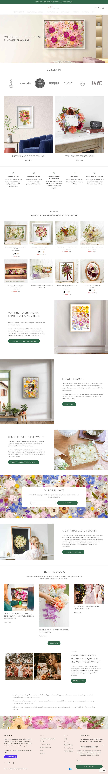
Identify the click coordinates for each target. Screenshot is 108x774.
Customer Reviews (52, 12)
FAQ (93, 12)
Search (66, 736)
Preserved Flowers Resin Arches (67, 247)
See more (54, 643)
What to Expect (45, 744)
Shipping (67, 742)
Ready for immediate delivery (24, 341)
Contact (42, 753)
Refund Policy (68, 745)
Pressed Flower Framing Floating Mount (15, 247)
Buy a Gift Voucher (73, 552)
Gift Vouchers (65, 12)
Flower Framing (19, 12)
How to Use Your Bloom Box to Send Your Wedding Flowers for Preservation (19, 616)
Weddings (76, 12)
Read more (7, 622)
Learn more (78, 681)
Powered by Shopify (22, 769)
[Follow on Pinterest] (14, 763)
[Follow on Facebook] (5, 763)
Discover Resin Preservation (24, 462)
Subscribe (67, 503)
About (42, 736)
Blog (41, 750)
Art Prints (85, 12)
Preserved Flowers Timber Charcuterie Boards (16, 286)
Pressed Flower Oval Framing (92, 285)
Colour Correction (45, 747)
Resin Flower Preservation (35, 12)
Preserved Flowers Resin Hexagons (92, 247)
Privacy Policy (68, 748)
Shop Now (28, 160)
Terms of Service (69, 751)
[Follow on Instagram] (9, 763)
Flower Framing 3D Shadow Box (41, 247)
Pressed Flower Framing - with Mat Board (67, 286)
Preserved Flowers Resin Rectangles (41, 285)
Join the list (89, 766)
